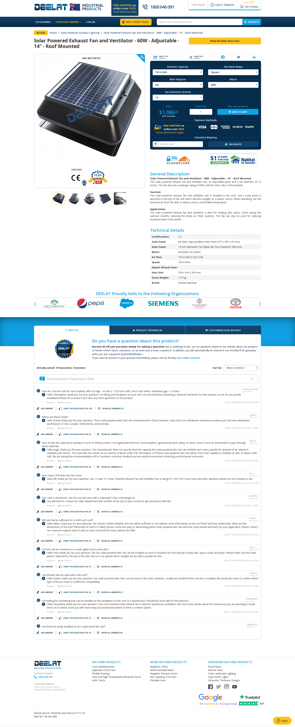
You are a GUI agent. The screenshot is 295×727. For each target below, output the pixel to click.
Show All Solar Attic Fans (225, 41)
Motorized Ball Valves (162, 670)
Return (41, 32)
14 (156, 97)
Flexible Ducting (100, 673)
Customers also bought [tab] (224, 330)
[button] (34, 303)
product (163, 57)
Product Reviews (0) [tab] (149, 330)
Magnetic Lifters (159, 666)
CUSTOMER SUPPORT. (189, 357)
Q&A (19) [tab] (72, 330)
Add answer (47, 408)
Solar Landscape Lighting (222, 673)
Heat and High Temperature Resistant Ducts (116, 676)
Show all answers (113, 408)
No (157, 84)
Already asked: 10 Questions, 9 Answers (61, 367)
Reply (52, 402)
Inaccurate (66, 402)
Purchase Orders (68, 22)
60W (213, 84)
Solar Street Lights (218, 676)
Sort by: (217, 367)
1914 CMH (161, 72)
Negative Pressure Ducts (164, 673)
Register (229, 4)
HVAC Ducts (98, 680)
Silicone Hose (215, 670)
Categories (43, 22)
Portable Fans (157, 680)
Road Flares (214, 666)
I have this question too (77, 408)
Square (215, 72)
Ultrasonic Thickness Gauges (224, 680)
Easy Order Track (137, 22)
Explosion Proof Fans (104, 670)
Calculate (234, 144)
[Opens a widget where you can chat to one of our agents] (282, 721)
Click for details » (132, 354)
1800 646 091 (162, 7)
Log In (219, 4)
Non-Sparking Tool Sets (163, 676)
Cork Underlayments (103, 666)
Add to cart (239, 111)
